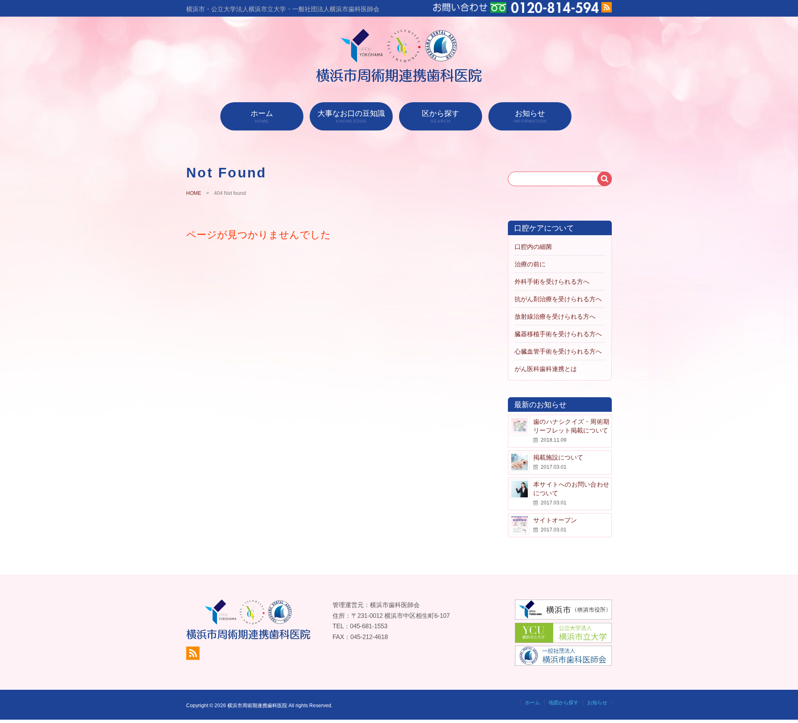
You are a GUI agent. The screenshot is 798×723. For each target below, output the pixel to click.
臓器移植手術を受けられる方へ (558, 333)
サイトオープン (555, 520)
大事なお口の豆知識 (351, 116)
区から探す (440, 116)
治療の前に (530, 264)
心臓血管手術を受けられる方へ (558, 351)
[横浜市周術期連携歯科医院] (399, 80)
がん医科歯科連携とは (546, 368)
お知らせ (530, 116)
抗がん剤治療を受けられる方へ (558, 298)
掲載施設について (558, 457)
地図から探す (564, 703)
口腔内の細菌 (533, 246)
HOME (193, 193)
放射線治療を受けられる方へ (555, 316)
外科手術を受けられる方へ (552, 281)
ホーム (262, 116)
